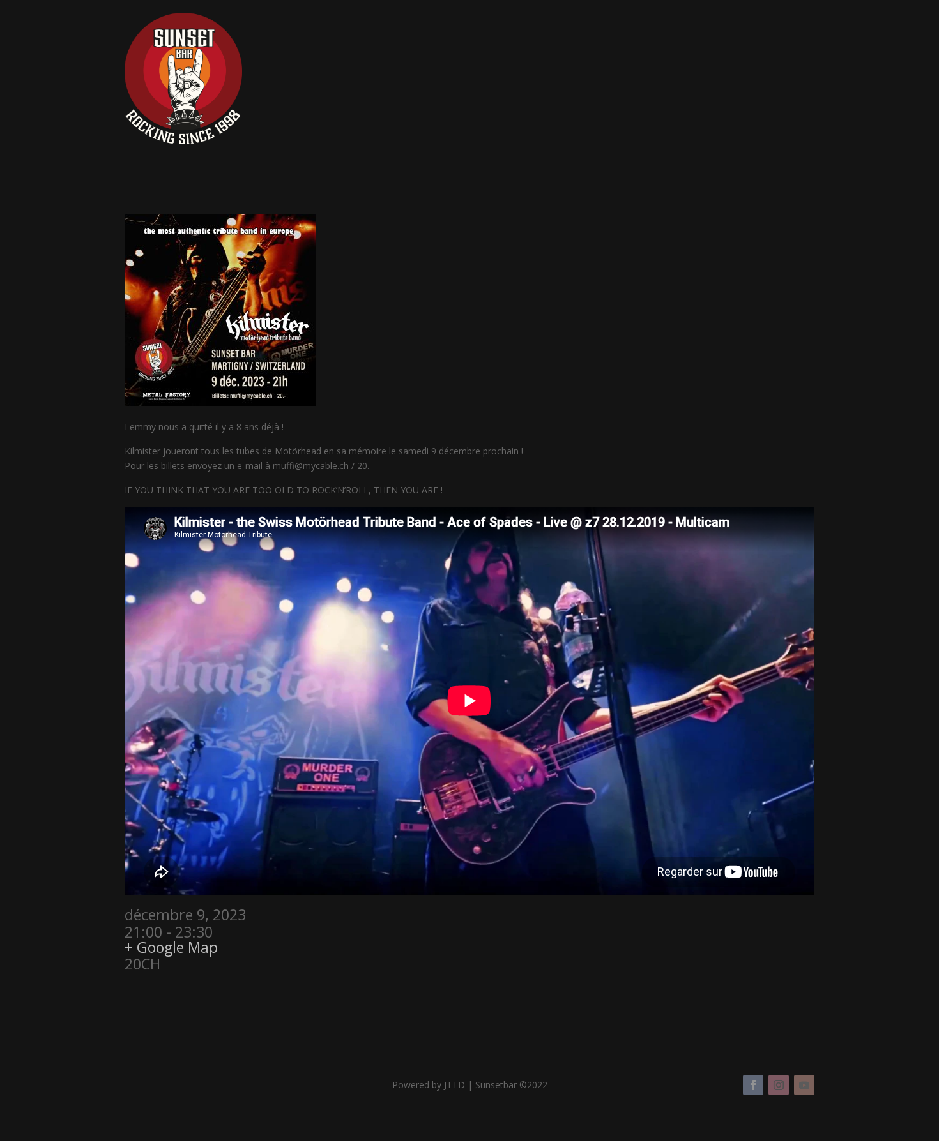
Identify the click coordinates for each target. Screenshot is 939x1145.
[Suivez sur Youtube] (804, 1085)
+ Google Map (171, 947)
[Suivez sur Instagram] (778, 1085)
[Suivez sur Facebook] (753, 1085)
